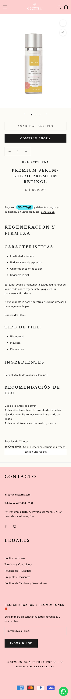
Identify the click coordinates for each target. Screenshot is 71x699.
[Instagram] (14, 526)
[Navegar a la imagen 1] (31, 114)
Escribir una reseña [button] (35, 452)
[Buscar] (59, 7)
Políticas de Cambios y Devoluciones (26, 583)
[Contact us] (63, 691)
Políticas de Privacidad (18, 571)
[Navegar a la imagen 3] (39, 114)
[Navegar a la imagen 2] (35, 114)
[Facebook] (6, 526)
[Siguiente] (46, 114)
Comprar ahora (35, 138)
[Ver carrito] (66, 7)
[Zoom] (63, 23)
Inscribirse (21, 643)
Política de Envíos (15, 558)
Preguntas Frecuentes (17, 577)
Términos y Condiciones (18, 564)
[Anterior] (24, 114)
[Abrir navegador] (5, 7)
